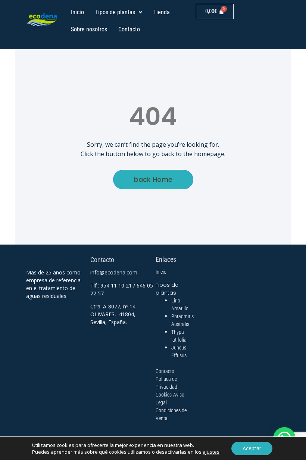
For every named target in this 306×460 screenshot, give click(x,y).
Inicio (77, 12)
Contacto (129, 29)
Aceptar (252, 448)
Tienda (161, 12)
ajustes (211, 451)
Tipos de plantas (115, 12)
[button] (119, 12)
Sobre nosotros (89, 29)
